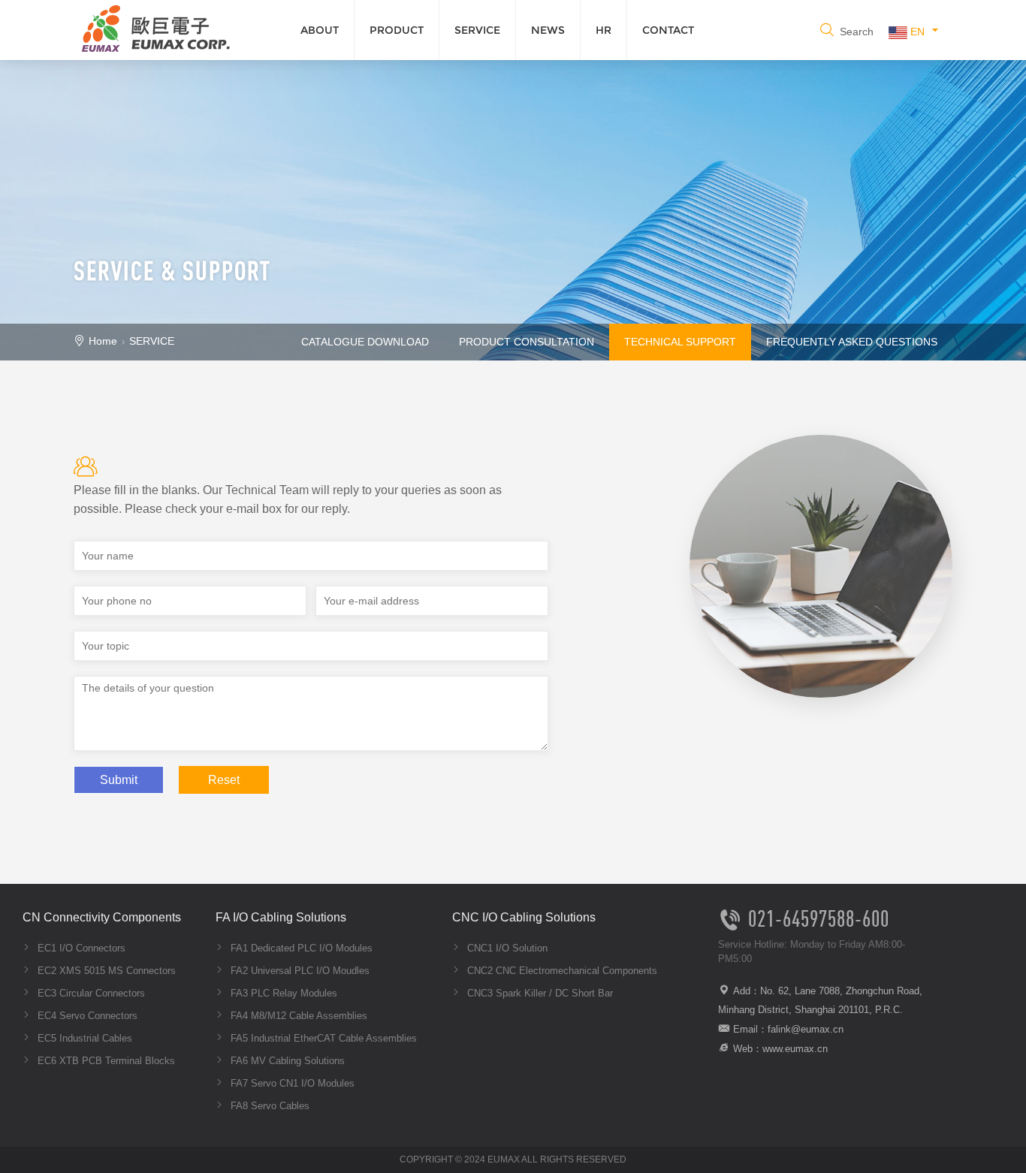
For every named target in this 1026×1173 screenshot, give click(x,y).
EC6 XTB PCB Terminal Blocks (105, 1060)
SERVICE (477, 30)
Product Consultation (526, 342)
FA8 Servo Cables (268, 1105)
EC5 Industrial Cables (83, 1038)
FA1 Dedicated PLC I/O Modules (300, 948)
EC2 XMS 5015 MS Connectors (105, 970)
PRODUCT (397, 30)
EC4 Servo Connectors (86, 1015)
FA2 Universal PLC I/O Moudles (299, 970)
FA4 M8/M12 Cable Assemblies (297, 1015)
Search (855, 32)
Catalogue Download (365, 342)
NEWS (548, 30)
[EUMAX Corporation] (152, 27)
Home (103, 341)
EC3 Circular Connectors (90, 993)
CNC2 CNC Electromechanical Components (560, 970)
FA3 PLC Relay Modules (282, 993)
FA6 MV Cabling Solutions (286, 1060)
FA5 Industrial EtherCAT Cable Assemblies (322, 1038)
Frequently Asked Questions (851, 342)
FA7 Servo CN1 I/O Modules (291, 1083)
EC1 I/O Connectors (80, 948)
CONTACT (668, 30)
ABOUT (319, 30)
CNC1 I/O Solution (506, 948)
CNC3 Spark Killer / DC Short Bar (538, 993)
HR (603, 30)
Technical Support (680, 342)
